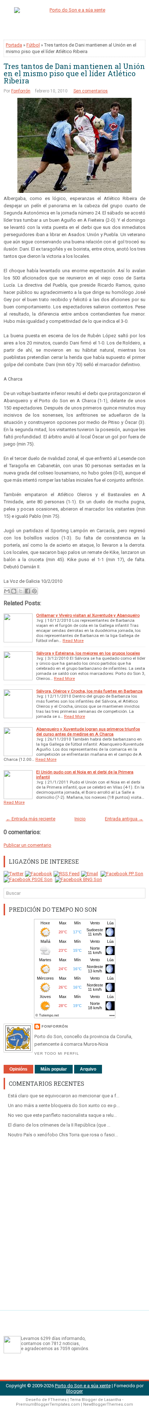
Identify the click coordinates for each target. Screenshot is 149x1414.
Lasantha (112, 1399)
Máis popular (54, 1069)
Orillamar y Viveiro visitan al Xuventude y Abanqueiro (88, 615)
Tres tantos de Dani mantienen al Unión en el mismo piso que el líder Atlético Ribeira (74, 73)
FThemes (57, 1399)
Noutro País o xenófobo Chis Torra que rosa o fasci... (63, 1134)
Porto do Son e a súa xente (83, 1385)
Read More (73, 640)
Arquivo (88, 1069)
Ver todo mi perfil (56, 1053)
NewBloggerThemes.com (108, 1404)
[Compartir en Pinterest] (34, 591)
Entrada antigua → (124, 818)
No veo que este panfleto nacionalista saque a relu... (62, 1115)
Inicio (80, 818)
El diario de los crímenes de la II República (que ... (59, 1125)
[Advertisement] (74, 1221)
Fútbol (33, 45)
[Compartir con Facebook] (27, 591)
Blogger (74, 1391)
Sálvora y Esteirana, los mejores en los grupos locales (88, 653)
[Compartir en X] (20, 591)
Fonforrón (20, 91)
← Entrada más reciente (30, 818)
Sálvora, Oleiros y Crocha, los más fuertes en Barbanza (89, 691)
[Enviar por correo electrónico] (6, 591)
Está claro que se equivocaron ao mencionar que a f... (63, 1095)
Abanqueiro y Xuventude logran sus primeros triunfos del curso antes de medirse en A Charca (88, 731)
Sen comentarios (90, 91)
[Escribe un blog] (13, 591)
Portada (14, 45)
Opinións (18, 1069)
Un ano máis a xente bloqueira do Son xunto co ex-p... (64, 1105)
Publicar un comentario (27, 845)
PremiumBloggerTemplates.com (48, 1404)
